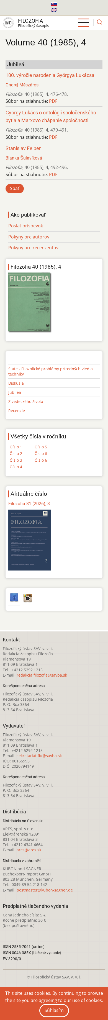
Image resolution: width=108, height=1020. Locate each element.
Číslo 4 (16, 466)
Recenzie (16, 410)
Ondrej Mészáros (22, 85)
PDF (53, 101)
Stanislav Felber (23, 148)
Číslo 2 (16, 453)
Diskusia (16, 383)
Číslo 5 (41, 446)
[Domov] (8, 22)
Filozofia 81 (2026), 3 (29, 503)
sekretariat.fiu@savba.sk (39, 755)
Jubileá (14, 392)
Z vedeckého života (25, 401)
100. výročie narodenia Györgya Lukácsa (50, 75)
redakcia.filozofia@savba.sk (42, 675)
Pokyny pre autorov (28, 237)
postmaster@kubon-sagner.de (45, 890)
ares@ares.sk (29, 849)
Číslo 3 (16, 460)
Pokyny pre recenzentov (33, 248)
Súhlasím (54, 1010)
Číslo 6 (41, 453)
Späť (14, 188)
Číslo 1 (16, 446)
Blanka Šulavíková (24, 158)
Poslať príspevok (25, 226)
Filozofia (30, 21)
